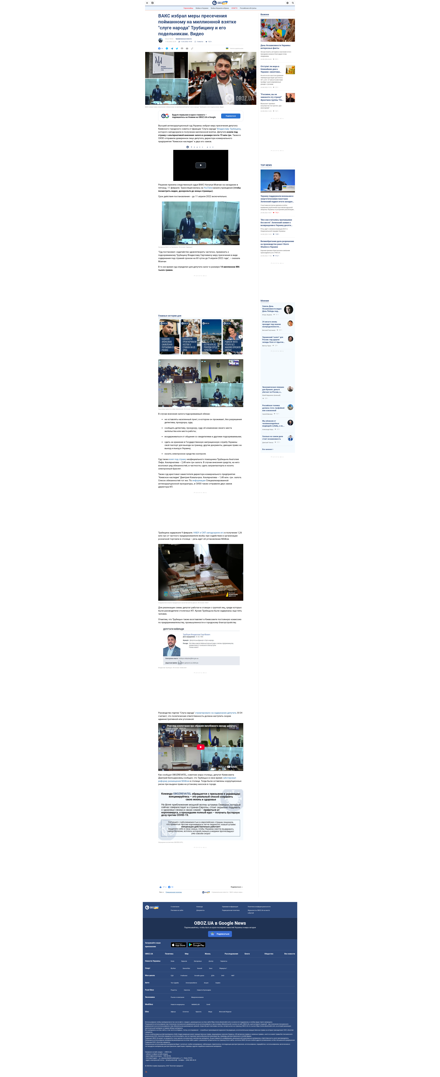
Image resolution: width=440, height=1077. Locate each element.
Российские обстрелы (248, 8)
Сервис (217, 983)
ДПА (212, 975)
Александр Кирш (267, 429)
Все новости (289, 954)
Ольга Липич (169, 39)
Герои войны (188, 8)
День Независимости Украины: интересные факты (276, 46)
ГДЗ (172, 975)
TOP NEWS (266, 165)
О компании (175, 906)
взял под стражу (177, 459)
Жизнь (208, 954)
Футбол (173, 968)
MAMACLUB (195, 1004)
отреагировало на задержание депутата (215, 713)
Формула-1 (223, 968)
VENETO (234, 8)
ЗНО (222, 975)
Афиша (173, 1012)
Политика (169, 954)
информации (199, 480)
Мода (210, 1012)
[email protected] (171, 1060)
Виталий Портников (268, 330)
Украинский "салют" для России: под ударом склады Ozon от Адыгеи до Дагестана (272, 339)
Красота (198, 1012)
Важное (265, 14)
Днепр (211, 961)
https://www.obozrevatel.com (220, 1022)
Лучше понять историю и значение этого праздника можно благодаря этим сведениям (276, 54)
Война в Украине (202, 8)
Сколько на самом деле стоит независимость (272, 437)
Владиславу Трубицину (229, 129)
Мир (186, 954)
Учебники (183, 975)
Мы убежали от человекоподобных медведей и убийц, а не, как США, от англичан (272, 423)
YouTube (208, 187)
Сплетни (186, 1012)
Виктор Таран (266, 346)
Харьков (184, 961)
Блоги (247, 954)
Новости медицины (178, 1004)
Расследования (231, 954)
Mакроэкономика (197, 997)
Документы (200, 910)
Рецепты (174, 990)
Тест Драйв (175, 983)
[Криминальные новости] (206, 893)
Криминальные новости (184, 39)
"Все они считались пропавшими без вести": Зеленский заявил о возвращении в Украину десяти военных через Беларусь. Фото (276, 223)
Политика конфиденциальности (259, 906)
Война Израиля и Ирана (220, 8)
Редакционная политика (174, 892)
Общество (268, 954)
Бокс (210, 968)
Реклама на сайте (177, 910)
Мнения (265, 300)
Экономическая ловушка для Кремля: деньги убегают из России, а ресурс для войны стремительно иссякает (273, 389)
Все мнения (267, 449)
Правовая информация (230, 906)
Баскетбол (186, 968)
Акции (206, 983)
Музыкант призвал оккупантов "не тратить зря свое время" (271, 106)
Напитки (187, 990)
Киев (172, 961)
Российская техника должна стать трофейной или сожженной (273, 407)
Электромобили (191, 983)
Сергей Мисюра (267, 414)
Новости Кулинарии (204, 990)
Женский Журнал (225, 1012)
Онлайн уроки (199, 975)
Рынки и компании (177, 997)
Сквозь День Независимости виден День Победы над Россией (272, 309)
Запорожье (198, 961)
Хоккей (199, 968)
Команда (199, 906)
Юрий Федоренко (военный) (271, 395)
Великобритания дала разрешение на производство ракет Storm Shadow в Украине (277, 244)
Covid (208, 1004)
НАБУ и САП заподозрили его (208, 532)
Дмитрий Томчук (267, 442)
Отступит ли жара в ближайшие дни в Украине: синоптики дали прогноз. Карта (270, 69)
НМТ (232, 975)
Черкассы (223, 961)
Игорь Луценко (267, 315)
